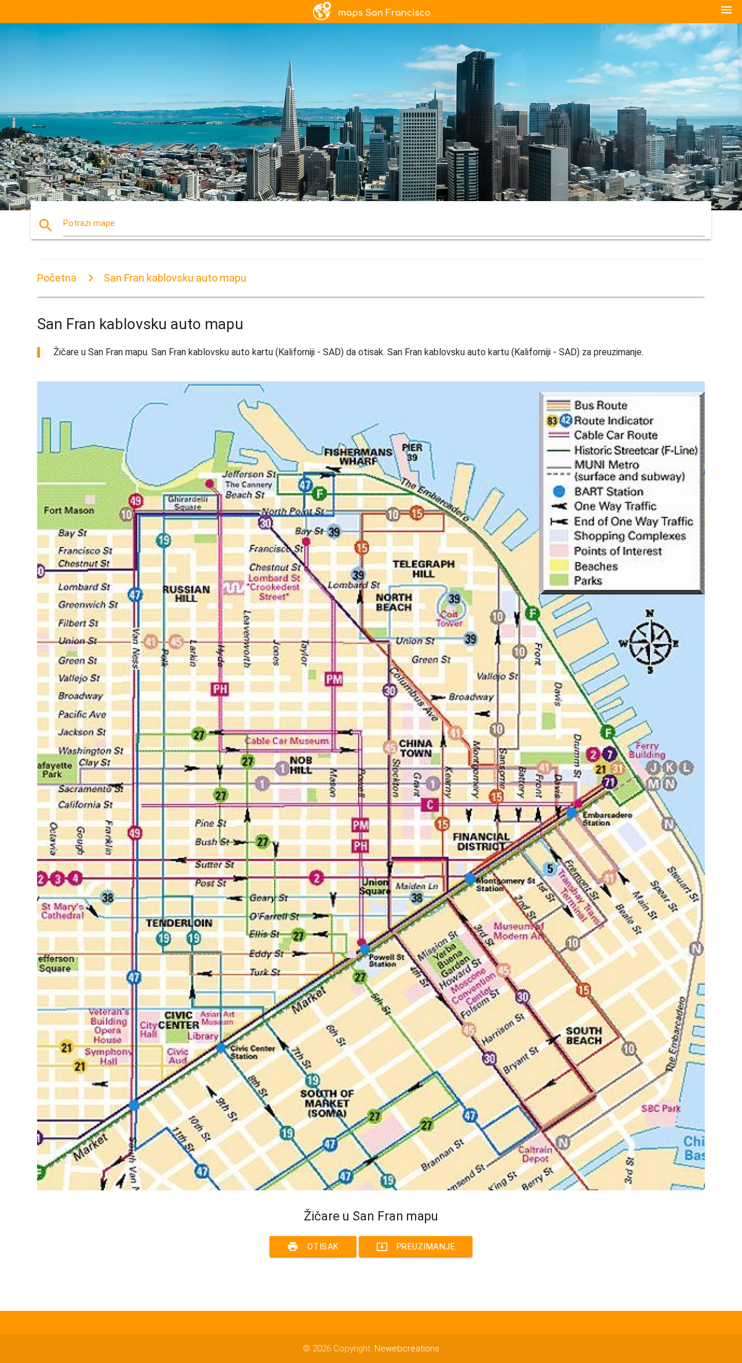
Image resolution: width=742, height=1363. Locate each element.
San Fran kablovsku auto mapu (175, 278)
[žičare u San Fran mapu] (371, 1187)
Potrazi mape (89, 223)
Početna (57, 278)
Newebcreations (406, 1348)
